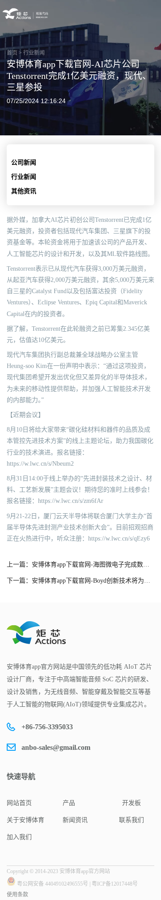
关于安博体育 (25, 820)
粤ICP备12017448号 (115, 884)
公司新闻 (23, 162)
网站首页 (19, 803)
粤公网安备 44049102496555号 (52, 884)
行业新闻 (23, 176)
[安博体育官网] (26, 14)
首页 (12, 53)
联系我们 (131, 820)
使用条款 (17, 894)
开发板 (131, 803)
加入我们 (19, 837)
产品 (69, 803)
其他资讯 (23, 191)
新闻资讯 (75, 820)
